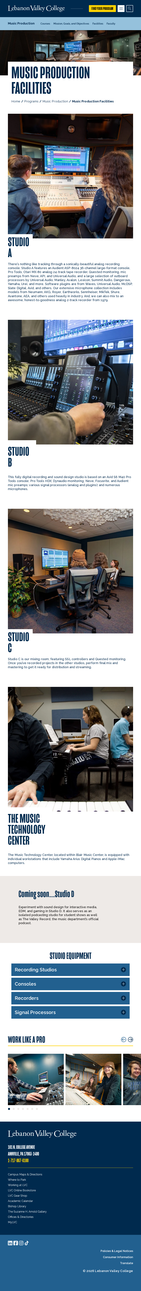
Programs (31, 101)
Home (15, 101)
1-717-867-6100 (18, 1161)
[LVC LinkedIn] (10, 1243)
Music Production (55, 101)
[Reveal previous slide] (123, 1039)
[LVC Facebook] (15, 1243)
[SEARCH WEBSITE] (129, 8)
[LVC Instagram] (21, 1243)
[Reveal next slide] (130, 1039)
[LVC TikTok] (26, 1243)
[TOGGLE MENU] (121, 8)
